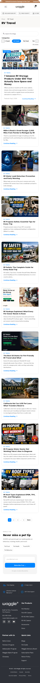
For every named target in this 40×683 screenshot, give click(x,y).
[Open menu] (5, 7)
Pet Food (26, 41)
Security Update (13, 675)
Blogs (3, 19)
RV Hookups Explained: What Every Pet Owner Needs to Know (18, 312)
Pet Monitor (25, 609)
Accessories (25, 624)
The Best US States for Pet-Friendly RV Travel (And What (18, 357)
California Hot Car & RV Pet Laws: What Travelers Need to (17, 404)
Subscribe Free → (20, 565)
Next (28, 520)
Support (24, 660)
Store (23, 628)
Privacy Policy (22, 675)
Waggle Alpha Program (9, 652)
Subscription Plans (27, 652)
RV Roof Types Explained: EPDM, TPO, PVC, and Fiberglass (19, 496)
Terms (29, 675)
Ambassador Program (9, 649)
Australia (27, 672)
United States (13, 672)
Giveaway (5, 656)
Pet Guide (24, 645)
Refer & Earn (6, 641)
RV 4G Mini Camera (27, 616)
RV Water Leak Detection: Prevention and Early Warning (19, 177)
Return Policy (25, 656)
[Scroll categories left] (3, 41)
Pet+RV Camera (26, 612)
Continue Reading (9, 143)
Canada (21, 672)
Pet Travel (6, 41)
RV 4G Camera (26, 620)
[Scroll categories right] (37, 41)
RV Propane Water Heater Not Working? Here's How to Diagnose (17, 450)
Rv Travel (16, 41)
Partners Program (8, 645)
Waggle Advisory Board (29, 649)
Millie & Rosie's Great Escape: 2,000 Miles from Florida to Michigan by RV (19, 131)
